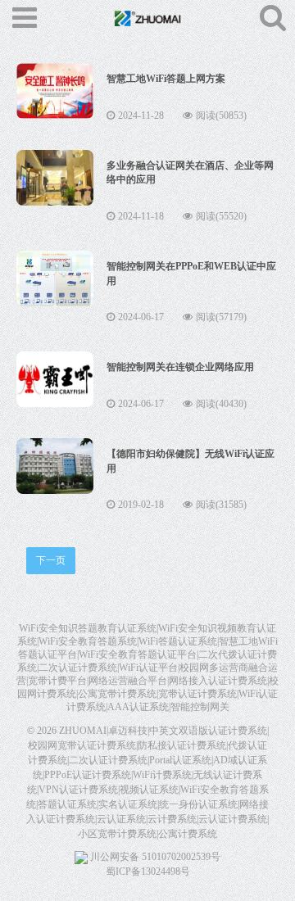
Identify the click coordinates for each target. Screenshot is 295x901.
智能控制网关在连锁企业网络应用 (180, 367)
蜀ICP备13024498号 (148, 871)
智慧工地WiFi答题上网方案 (166, 78)
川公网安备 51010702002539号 (154, 857)
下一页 (51, 560)
